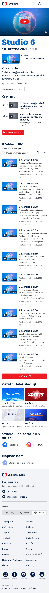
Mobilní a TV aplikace (12, 559)
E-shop (5, 554)
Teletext (6, 538)
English (5, 588)
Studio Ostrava (32, 538)
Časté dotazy (32, 559)
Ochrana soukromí (18, 588)
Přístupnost (34, 588)
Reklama (30, 527)
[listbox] (24, 512)
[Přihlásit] (39, 4)
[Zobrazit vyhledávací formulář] (33, 4)
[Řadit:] (44, 152)
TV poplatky (7, 532)
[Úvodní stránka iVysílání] (10, 3)
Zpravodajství (9, 89)
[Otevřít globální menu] (46, 4)
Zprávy (21, 89)
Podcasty (6, 543)
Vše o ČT (6, 565)
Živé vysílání (7, 527)
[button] (24, 22)
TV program (7, 521)
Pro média (30, 521)
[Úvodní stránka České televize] (13, 474)
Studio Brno (31, 532)
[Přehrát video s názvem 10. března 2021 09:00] (24, 21)
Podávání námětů (34, 554)
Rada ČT (29, 543)
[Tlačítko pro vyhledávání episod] (38, 152)
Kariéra (29, 549)
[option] (10, 513)
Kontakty (30, 565)
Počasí (5, 549)
